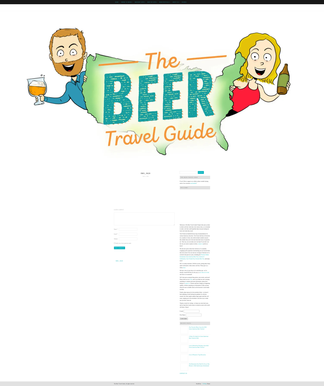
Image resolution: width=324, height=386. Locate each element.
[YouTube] (205, 2)
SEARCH (184, 2)
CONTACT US (183, 373)
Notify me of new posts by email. (123, 243)
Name (116, 229)
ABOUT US (176, 2)
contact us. (187, 283)
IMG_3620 (119, 261)
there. (184, 267)
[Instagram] (209, 2)
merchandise (193, 183)
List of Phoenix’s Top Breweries (197, 354)
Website (116, 239)
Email (116, 234)
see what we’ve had (204, 272)
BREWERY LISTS (139, 2)
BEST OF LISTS (151, 2)
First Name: (182, 315)
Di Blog (204, 383)
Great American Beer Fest (192, 256)
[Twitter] (203, 2)
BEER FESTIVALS (164, 2)
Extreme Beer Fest (199, 258)
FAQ (191, 279)
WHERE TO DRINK (126, 2)
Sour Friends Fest (190, 258)
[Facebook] (201, 2)
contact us (200, 244)
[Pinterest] (207, 2)
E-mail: (181, 311)
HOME (117, 2)
